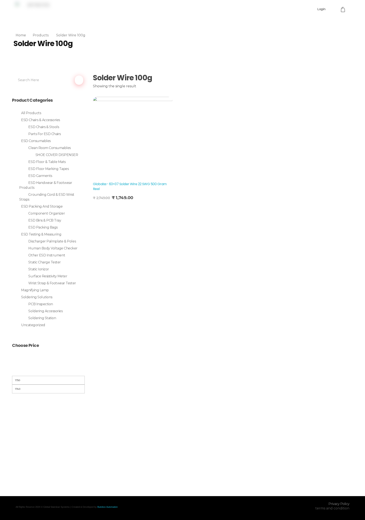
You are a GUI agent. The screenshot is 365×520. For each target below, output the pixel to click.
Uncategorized (33, 325)
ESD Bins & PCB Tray (44, 220)
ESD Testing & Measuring (41, 234)
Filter (48, 370)
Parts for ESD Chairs (44, 134)
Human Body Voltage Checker (53, 248)
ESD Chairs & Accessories (40, 120)
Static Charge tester (44, 262)
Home (21, 35)
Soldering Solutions (36, 297)
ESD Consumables (36, 141)
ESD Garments (40, 176)
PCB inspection (40, 304)
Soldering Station (42, 318)
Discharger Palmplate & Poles (52, 241)
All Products (31, 113)
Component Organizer (46, 213)
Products (41, 35)
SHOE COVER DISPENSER (56, 155)
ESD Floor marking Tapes (48, 169)
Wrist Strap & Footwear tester (52, 283)
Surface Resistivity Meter (47, 276)
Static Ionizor (38, 269)
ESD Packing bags (42, 227)
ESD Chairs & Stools (43, 127)
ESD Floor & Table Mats (46, 162)
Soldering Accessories (45, 311)
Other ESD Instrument (46, 255)
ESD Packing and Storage (42, 206)
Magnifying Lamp (35, 290)
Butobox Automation (107, 507)
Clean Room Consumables (49, 148)
